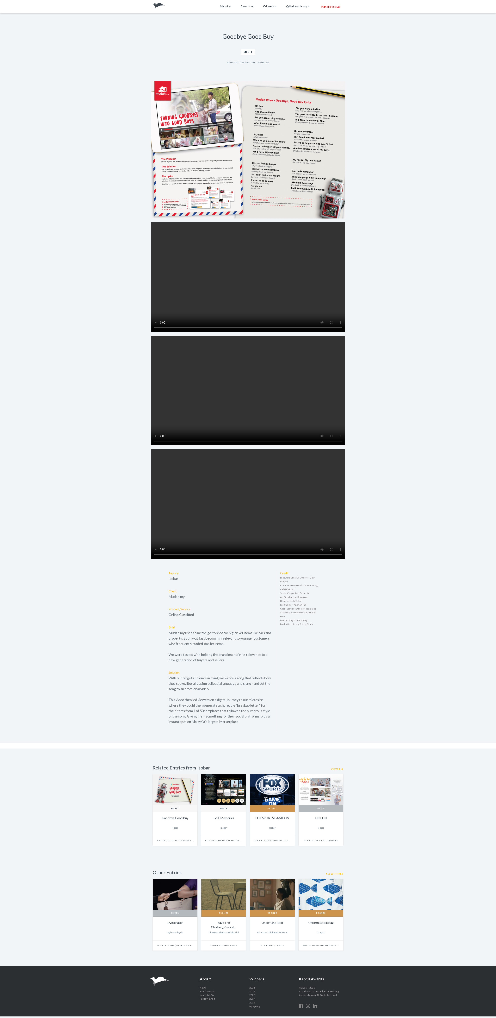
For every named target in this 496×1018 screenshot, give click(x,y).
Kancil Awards (159, 6)
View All (337, 769)
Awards (245, 6)
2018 (252, 1002)
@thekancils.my (297, 6)
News (203, 987)
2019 (252, 998)
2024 (252, 987)
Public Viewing (207, 998)
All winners (334, 873)
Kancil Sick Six (207, 995)
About (224, 6)
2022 (252, 995)
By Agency (254, 1006)
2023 (252, 991)
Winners (269, 6)
